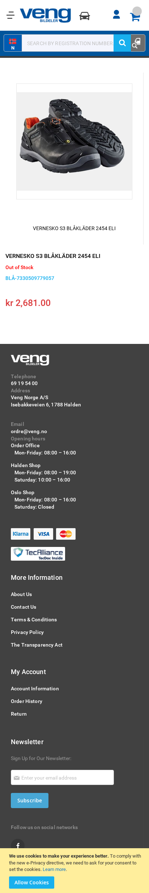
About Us (21, 594)
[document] (75, 871)
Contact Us (23, 606)
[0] (137, 17)
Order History (26, 701)
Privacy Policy (27, 632)
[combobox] (70, 43)
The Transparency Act (37, 644)
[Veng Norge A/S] (45, 15)
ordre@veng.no (29, 431)
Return (19, 713)
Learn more (54, 869)
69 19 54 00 (24, 383)
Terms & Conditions (34, 619)
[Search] (122, 43)
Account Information (35, 688)
